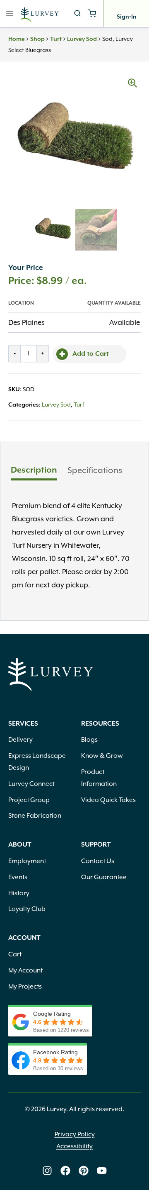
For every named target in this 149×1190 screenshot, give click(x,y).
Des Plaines (26, 322)
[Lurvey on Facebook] (65, 1171)
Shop (37, 39)
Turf (56, 39)
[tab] (34, 471)
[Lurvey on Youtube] (102, 1171)
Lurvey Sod (82, 39)
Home (16, 39)
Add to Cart (90, 354)
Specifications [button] (94, 470)
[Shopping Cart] (92, 13)
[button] (132, 83)
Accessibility (74, 1146)
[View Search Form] (77, 13)
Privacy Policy (75, 1134)
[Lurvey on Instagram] (47, 1171)
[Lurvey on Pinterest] (84, 1171)
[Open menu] (9, 13)
